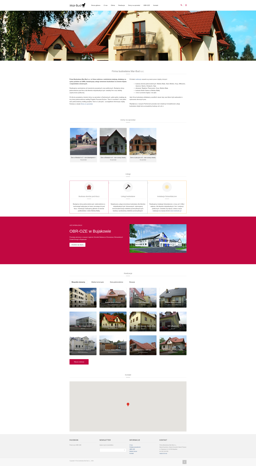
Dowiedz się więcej (77, 245)
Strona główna (95, 5)
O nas (106, 5)
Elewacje (132, 282)
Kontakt (155, 5)
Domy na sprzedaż (134, 5)
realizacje (138, 79)
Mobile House (133, 451)
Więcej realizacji (79, 362)
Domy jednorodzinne (116, 282)
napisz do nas (163, 453)
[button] (128, 404)
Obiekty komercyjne (97, 282)
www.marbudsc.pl (175, 211)
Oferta (113, 5)
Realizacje (121, 5)
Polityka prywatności (135, 447)
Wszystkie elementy (78, 282)
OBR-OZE (147, 5)
